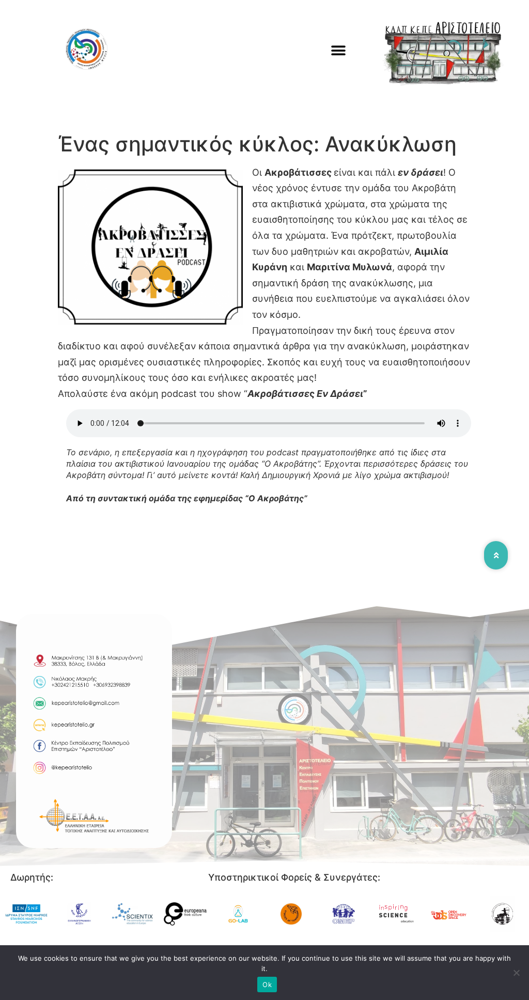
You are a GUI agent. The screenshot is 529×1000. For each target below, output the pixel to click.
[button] (338, 50)
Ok (267, 984)
